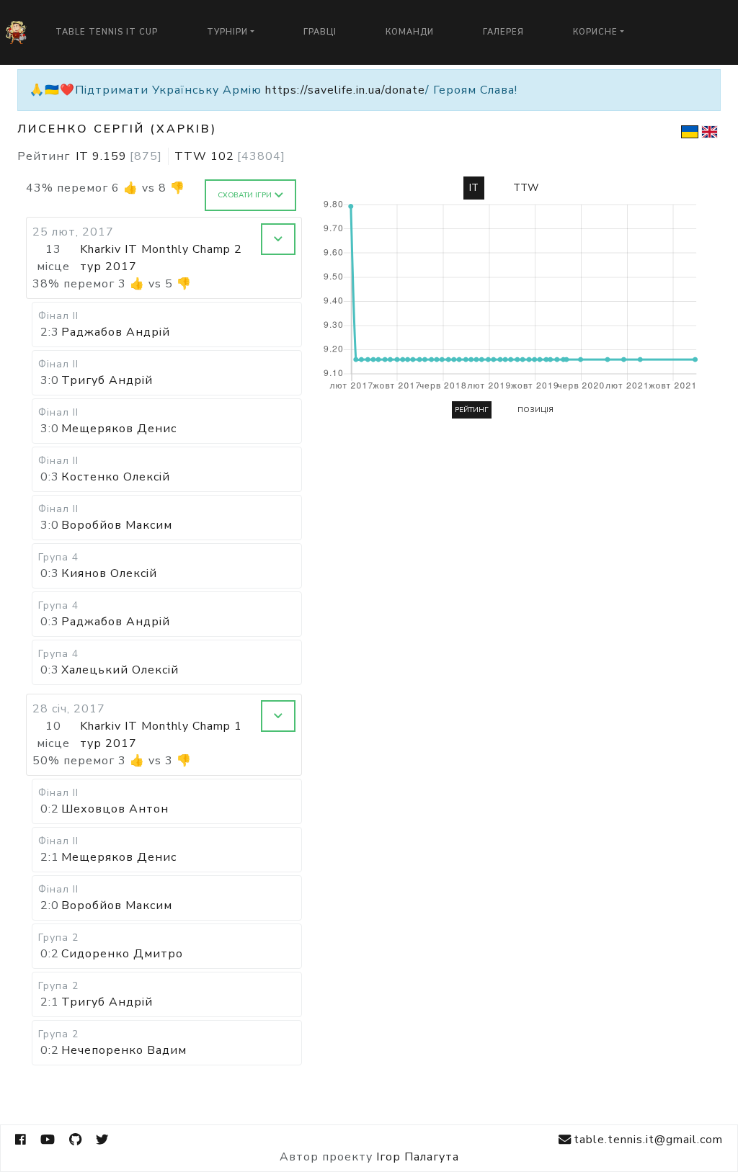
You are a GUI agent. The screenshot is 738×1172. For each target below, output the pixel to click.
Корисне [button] (595, 32)
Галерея (503, 32)
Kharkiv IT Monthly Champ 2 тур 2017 (161, 257)
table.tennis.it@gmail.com (648, 1140)
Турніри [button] (227, 32)
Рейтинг (472, 410)
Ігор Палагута (417, 1157)
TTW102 (229, 156)
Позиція (535, 410)
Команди (410, 32)
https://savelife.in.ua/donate (345, 90)
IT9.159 (119, 156)
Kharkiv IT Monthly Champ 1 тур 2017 (161, 734)
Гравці (320, 32)
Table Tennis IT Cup (106, 32)
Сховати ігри (245, 195)
